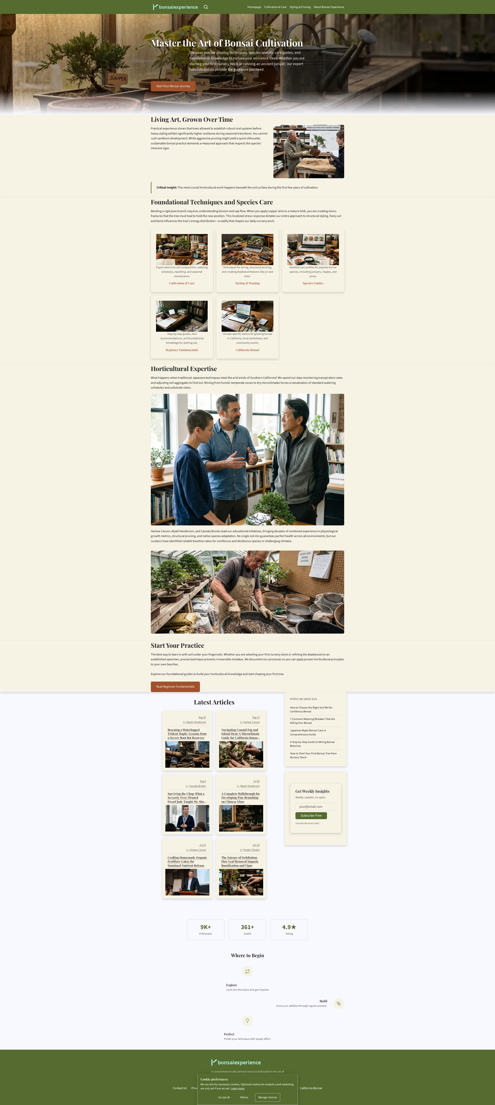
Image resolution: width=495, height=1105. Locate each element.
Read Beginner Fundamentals (175, 686)
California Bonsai (247, 350)
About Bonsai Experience (329, 7)
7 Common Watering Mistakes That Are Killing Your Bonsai (312, 721)
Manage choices (267, 1097)
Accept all (224, 1097)
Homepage (254, 7)
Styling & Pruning (300, 7)
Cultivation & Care (275, 7)
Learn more (237, 1088)
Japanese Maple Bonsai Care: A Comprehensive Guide (308, 732)
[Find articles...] (206, 7)
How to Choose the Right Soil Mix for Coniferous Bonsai (311, 710)
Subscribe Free (311, 815)
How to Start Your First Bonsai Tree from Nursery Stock (313, 755)
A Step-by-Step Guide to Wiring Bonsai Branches (312, 744)
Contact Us (180, 1088)
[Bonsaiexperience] (175, 7)
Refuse (244, 1097)
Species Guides (313, 283)
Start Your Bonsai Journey (173, 86)
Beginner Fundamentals (182, 350)
